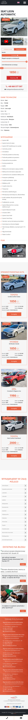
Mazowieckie (5, 507)
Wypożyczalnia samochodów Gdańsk (13, 670)
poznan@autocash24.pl (9, 666)
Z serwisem (14, 55)
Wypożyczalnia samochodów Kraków (13, 622)
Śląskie (3, 525)
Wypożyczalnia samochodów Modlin (12, 638)
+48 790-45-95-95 (8, 677)
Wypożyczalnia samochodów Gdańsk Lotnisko (14, 671)
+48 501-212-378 (8, 665)
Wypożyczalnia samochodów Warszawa (13, 634)
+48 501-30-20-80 (8, 630)
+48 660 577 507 (15, 86)
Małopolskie (5, 503)
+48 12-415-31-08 (8, 628)
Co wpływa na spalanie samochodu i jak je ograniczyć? (13, 606)
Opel (14, 390)
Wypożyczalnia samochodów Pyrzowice (12, 650)
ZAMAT (15, 713)
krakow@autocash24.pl (9, 631)
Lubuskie (4, 496)
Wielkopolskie (5, 536)
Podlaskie (4, 518)
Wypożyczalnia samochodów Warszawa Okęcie (14, 636)
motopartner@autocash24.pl (14, 89)
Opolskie (4, 511)
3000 (2, 68)
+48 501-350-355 (8, 644)
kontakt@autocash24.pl (9, 691)
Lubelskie (4, 492)
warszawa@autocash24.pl (10, 645)
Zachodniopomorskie (7, 539)
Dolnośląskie (5, 485)
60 (26, 61)
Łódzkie (4, 500)
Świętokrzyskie (5, 529)
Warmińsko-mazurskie (7, 532)
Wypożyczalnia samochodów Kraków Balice (13, 624)
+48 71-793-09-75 (8, 689)
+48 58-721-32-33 (8, 675)
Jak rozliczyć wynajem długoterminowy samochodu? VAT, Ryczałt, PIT (13, 559)
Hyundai (14, 343)
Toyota (14, 295)
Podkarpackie (5, 514)
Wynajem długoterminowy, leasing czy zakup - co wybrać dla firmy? (14, 576)
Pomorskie (4, 521)
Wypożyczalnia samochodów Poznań (13, 659)
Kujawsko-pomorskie (7, 489)
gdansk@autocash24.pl (9, 679)
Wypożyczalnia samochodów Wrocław (13, 682)
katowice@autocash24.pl (10, 656)
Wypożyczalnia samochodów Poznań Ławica (13, 661)
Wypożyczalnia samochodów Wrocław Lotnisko (14, 683)
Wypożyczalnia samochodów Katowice (13, 648)
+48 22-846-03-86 (8, 642)
